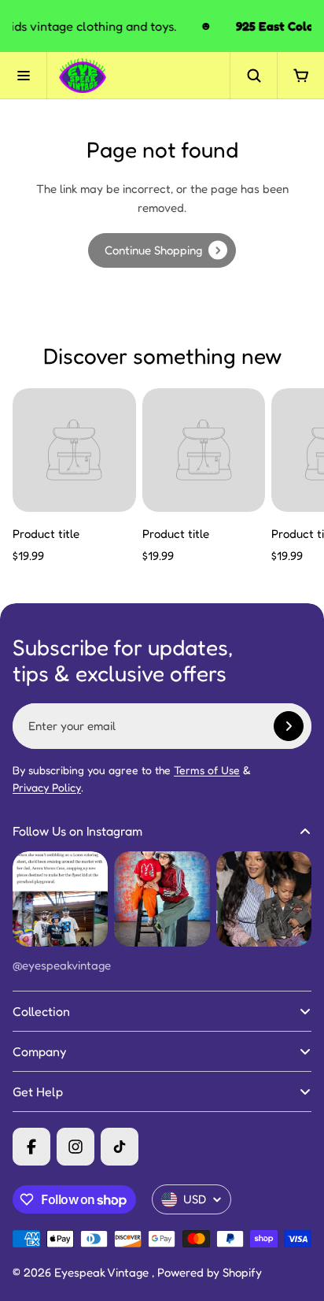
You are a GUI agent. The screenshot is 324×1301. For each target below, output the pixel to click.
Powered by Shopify (209, 1272)
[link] (162, 250)
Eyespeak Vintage (103, 1272)
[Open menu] (23, 75)
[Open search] (253, 75)
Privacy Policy (47, 787)
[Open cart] (300, 75)
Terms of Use (207, 770)
